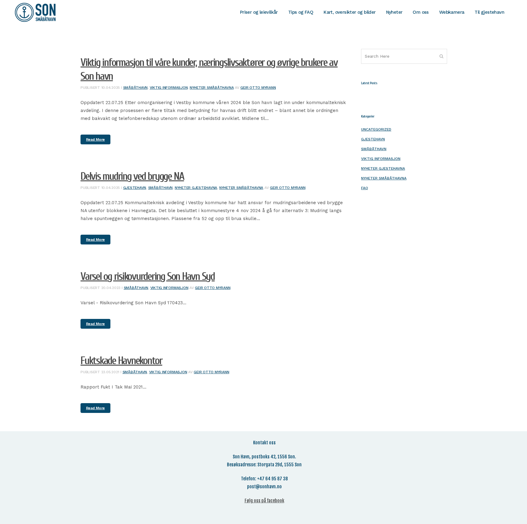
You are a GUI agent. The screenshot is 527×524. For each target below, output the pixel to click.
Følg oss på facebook (264, 501)
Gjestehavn (134, 188)
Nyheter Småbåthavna (212, 87)
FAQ (364, 188)
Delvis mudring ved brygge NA (132, 176)
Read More (95, 139)
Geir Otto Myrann (258, 87)
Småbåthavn (135, 87)
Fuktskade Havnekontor (121, 361)
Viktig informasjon (169, 87)
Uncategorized (376, 129)
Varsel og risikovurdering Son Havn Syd (148, 276)
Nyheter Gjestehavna (196, 188)
